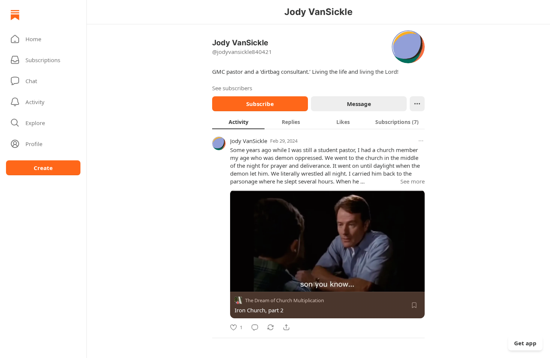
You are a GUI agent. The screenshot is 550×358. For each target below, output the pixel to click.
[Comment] (254, 327)
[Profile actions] (417, 103)
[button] (43, 39)
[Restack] (270, 327)
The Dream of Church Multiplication (284, 300)
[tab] (238, 121)
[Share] (286, 327)
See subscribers (232, 88)
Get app (525, 343)
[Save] (414, 305)
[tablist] (318, 121)
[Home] (15, 15)
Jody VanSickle (248, 141)
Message (359, 103)
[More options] (421, 141)
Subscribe (260, 103)
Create (43, 168)
